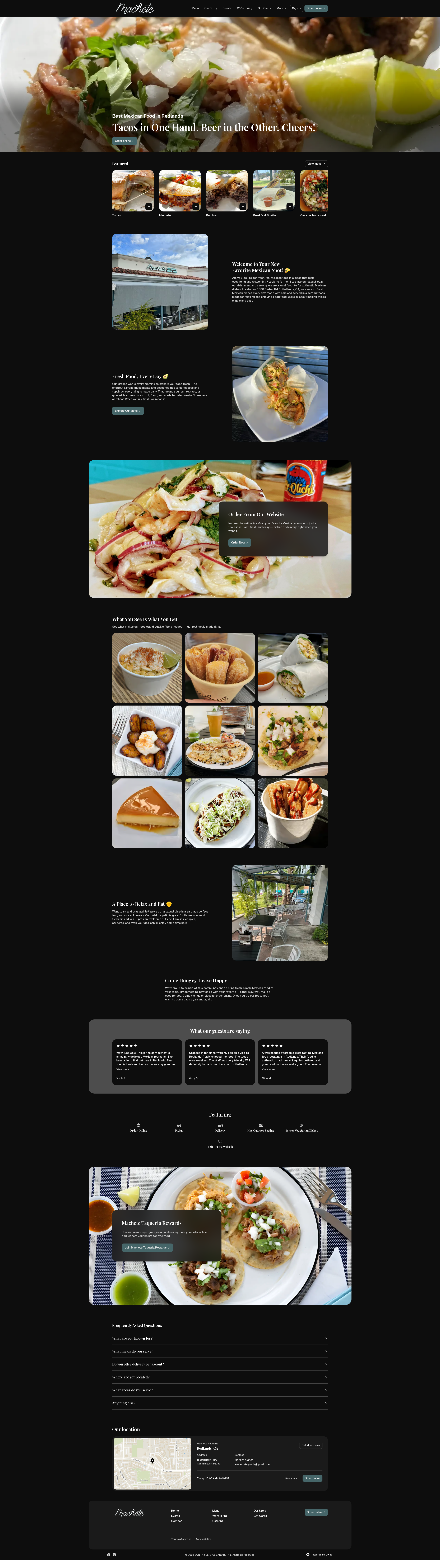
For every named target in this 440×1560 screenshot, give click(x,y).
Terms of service (181, 1539)
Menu (195, 8)
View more (122, 1069)
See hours (291, 1478)
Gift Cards (264, 8)
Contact (176, 1521)
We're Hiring (244, 8)
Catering (218, 1521)
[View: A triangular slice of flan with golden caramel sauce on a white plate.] (147, 813)
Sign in (296, 8)
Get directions (311, 1445)
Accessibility (203, 1539)
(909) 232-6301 (243, 1460)
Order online (312, 1478)
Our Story (210, 8)
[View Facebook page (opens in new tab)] (109, 1555)
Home (175, 1510)
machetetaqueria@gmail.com (252, 1464)
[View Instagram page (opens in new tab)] (114, 1555)
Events (227, 8)
